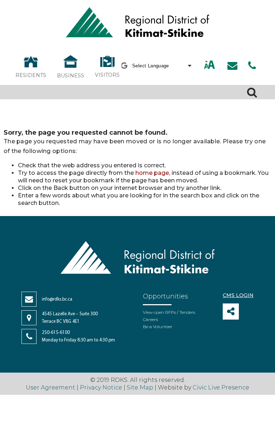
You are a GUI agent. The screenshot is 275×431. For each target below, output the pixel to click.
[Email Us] (232, 66)
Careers (150, 319)
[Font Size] (209, 65)
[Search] (252, 92)
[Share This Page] (231, 311)
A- (217, 65)
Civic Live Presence (221, 387)
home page (152, 172)
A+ (202, 65)
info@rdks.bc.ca (57, 299)
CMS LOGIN (238, 295)
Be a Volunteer (158, 326)
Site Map (140, 387)
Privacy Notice (101, 387)
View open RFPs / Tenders (169, 312)
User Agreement (50, 387)
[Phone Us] (252, 66)
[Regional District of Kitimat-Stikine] (137, 23)
